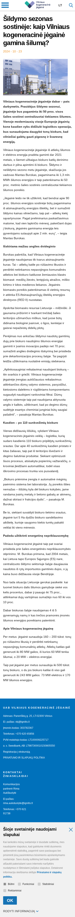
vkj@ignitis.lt (22, 721)
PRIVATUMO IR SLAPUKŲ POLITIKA (24, 757)
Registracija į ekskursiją (16, 751)
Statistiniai (48, 884)
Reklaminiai (14, 890)
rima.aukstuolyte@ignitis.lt (18, 803)
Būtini (11, 884)
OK (10, 900)
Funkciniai (28, 884)
